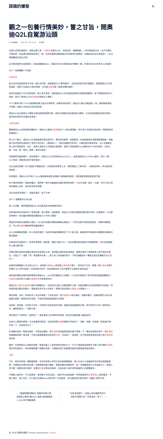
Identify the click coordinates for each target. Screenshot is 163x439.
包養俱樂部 (67, 265)
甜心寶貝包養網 (22, 285)
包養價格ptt (93, 374)
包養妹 (110, 331)
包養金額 (104, 265)
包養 (13, 139)
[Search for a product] (153, 6)
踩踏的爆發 (19, 6)
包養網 (51, 87)
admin (15, 42)
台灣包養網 (14, 123)
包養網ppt (50, 265)
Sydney (52, 432)
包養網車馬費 (35, 279)
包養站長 (13, 77)
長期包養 (48, 50)
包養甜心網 (75, 288)
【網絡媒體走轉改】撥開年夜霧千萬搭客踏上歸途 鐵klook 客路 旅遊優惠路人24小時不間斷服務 (34, 396)
